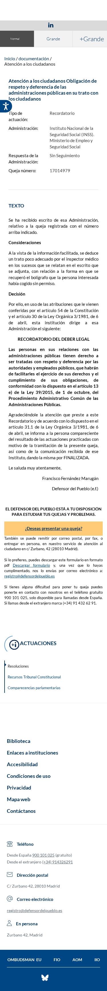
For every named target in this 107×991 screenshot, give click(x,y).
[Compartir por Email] (67, 24)
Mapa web (18, 799)
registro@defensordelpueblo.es (29, 576)
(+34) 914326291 (57, 861)
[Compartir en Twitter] (34, 24)
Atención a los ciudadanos (29, 64)
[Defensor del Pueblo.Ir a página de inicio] (53, 718)
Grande (53, 38)
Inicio (9, 58)
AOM (77, 959)
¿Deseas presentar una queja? (53, 528)
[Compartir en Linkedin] (51, 24)
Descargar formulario (31, 565)
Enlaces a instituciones (32, 752)
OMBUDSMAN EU (24, 959)
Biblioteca (18, 741)
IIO (97, 959)
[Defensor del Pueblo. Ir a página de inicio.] (53, 11)
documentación (34, 58)
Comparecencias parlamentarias (34, 687)
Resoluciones (18, 666)
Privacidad (19, 787)
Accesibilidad (22, 764)
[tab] (17, 25)
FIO (57, 959)
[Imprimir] (85, 24)
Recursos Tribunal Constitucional (34, 677)
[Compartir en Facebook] (17, 24)
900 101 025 (43, 855)
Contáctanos (21, 811)
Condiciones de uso (29, 776)
